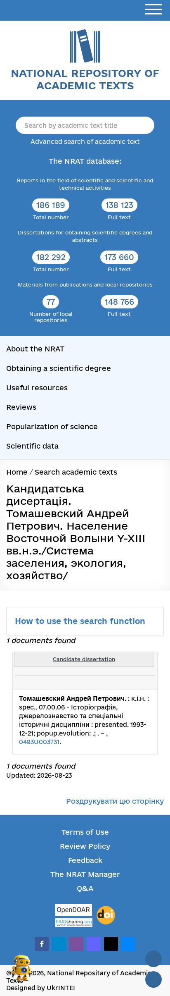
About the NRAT (35, 349)
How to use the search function (81, 621)
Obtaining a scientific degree (58, 368)
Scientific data (32, 446)
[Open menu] (153, 9)
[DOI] (106, 915)
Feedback (85, 860)
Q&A (85, 888)
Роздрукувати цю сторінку (115, 801)
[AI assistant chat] (21, 970)
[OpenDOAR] (73, 911)
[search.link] (126, 683)
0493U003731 (39, 741)
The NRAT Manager (85, 874)
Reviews (21, 407)
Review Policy (85, 846)
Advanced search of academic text (85, 141)
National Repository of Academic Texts (85, 79)
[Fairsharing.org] (73, 922)
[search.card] (117, 683)
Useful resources (37, 388)
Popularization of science (52, 426)
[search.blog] (144, 683)
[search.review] (135, 683)
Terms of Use (85, 832)
